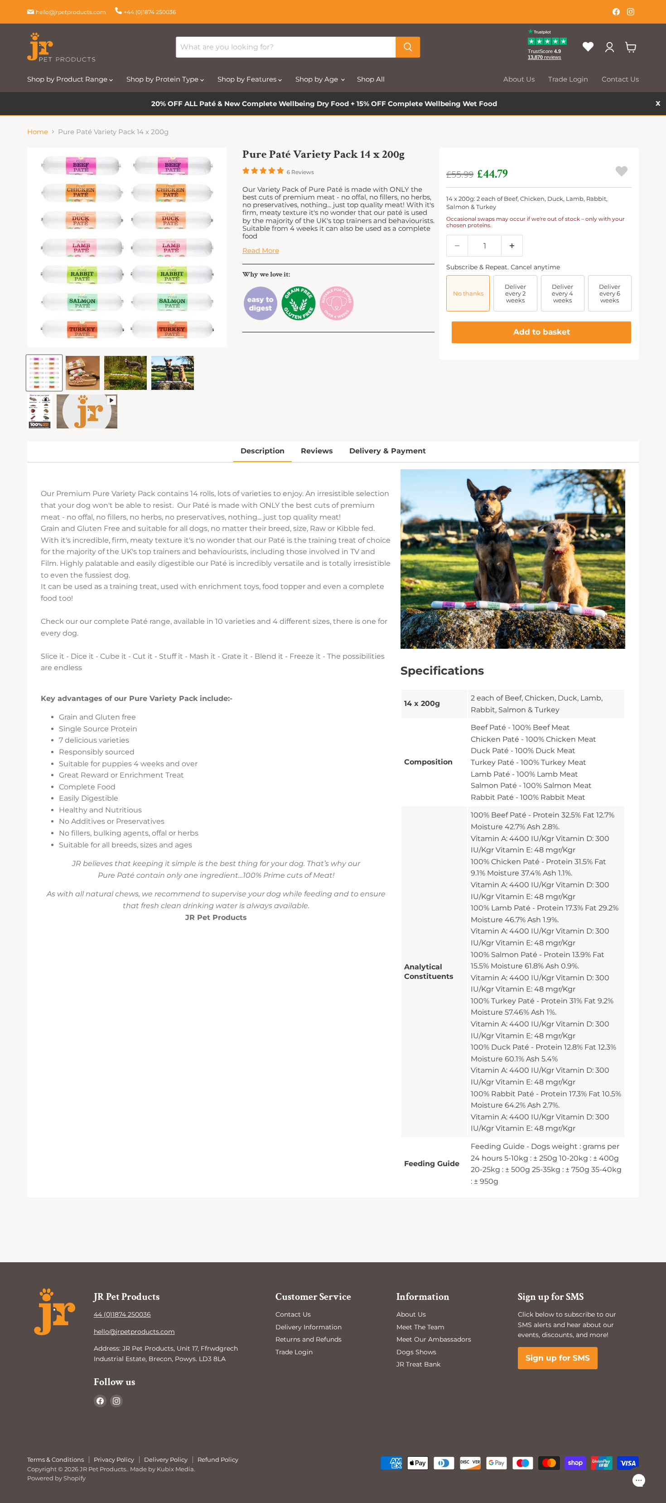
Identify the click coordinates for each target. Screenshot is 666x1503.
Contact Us (620, 79)
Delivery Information (308, 1327)
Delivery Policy (166, 1459)
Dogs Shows (416, 1352)
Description (263, 451)
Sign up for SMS (558, 1357)
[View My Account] (609, 47)
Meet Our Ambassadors (433, 1339)
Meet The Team (420, 1327)
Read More (260, 250)
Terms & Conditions (55, 1459)
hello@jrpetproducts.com (71, 12)
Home (37, 132)
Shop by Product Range (68, 79)
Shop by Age (317, 79)
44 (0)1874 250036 (122, 1314)
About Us (519, 79)
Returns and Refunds (308, 1339)
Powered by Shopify (56, 1478)
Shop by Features (247, 79)
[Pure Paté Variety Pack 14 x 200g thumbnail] (44, 373)
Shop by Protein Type (163, 79)
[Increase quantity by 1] (512, 246)
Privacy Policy (114, 1459)
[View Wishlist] (591, 54)
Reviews (317, 451)
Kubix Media (175, 1469)
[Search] (408, 47)
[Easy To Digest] (260, 319)
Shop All (371, 79)
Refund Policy (218, 1459)
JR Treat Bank (418, 1364)
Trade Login (568, 79)
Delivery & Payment (387, 451)
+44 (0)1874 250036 (150, 12)
